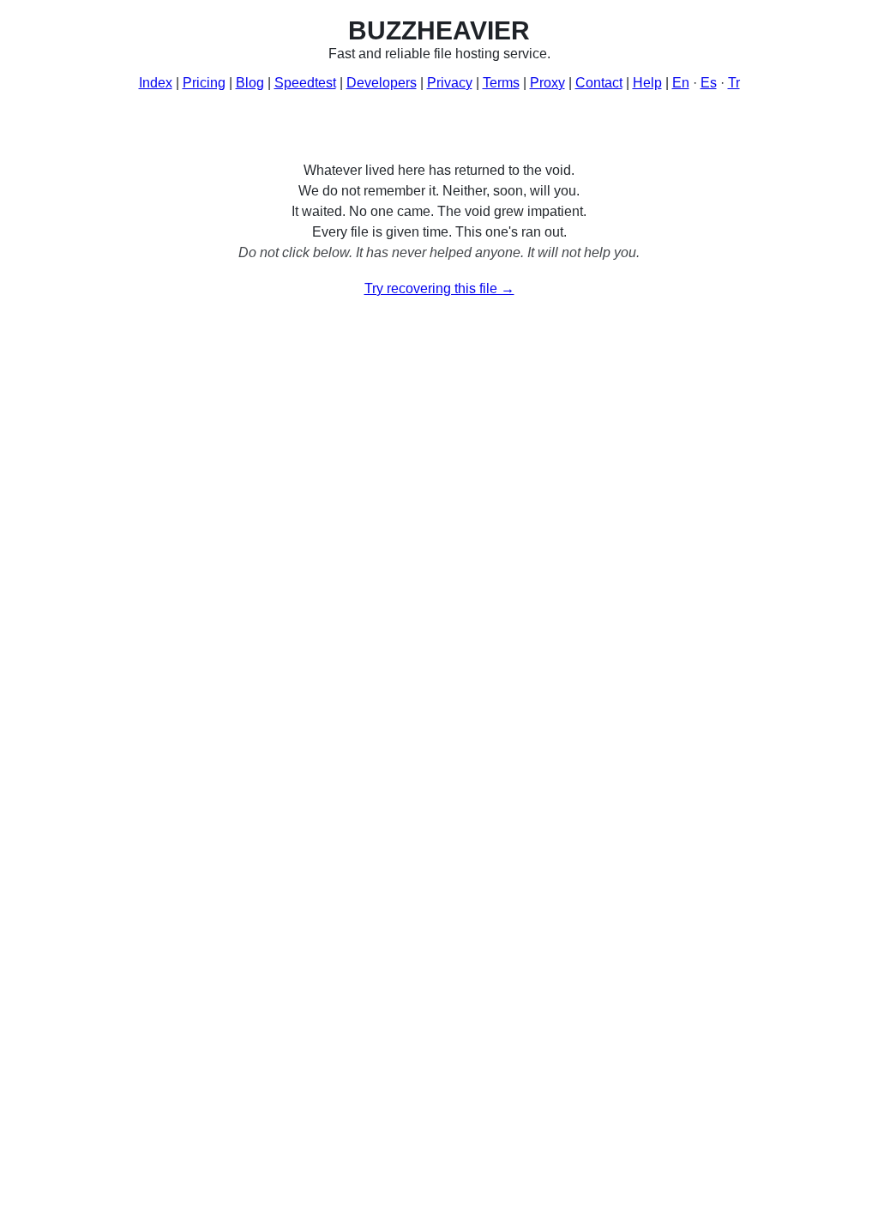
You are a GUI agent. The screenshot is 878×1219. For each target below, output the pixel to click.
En (680, 82)
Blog (250, 82)
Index (155, 82)
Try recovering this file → (439, 288)
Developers (381, 82)
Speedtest (305, 82)
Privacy (449, 82)
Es (709, 82)
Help (647, 82)
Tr (734, 82)
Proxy (547, 82)
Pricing (204, 82)
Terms (501, 82)
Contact (598, 82)
